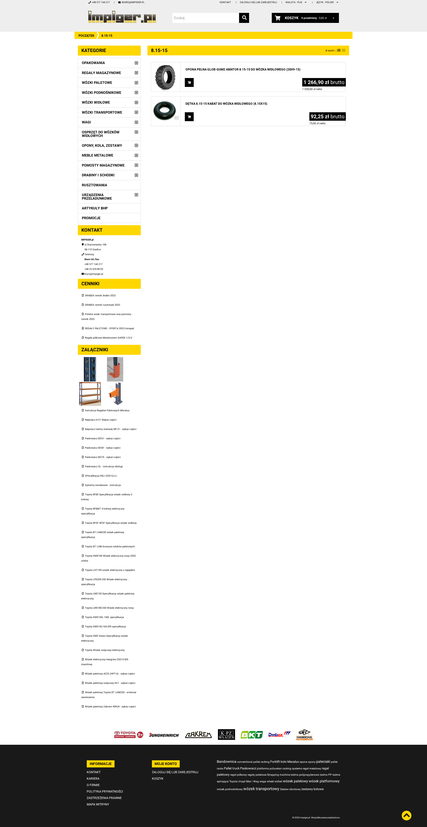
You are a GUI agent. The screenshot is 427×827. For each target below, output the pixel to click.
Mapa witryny (98, 804)
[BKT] (252, 731)
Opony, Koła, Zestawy (102, 145)
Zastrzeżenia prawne (104, 798)
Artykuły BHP (95, 208)
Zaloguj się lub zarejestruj (258, 2)
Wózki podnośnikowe (101, 92)
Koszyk (157, 778)
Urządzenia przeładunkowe (97, 197)
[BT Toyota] (128, 731)
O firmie (93, 785)
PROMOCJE (91, 218)
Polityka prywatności (105, 791)
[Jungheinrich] (163, 731)
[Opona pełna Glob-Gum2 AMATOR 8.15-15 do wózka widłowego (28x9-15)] (165, 64)
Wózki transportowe (102, 112)
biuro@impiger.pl (133, 2)
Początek (86, 35)
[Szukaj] (244, 18)
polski (325, 2)
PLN (294, 2)
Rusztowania (94, 185)
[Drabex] (279, 731)
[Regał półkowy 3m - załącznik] (90, 383)
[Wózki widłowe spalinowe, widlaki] (304, 731)
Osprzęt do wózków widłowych (100, 134)
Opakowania (93, 63)
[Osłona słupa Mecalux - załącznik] (115, 359)
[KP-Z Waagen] (227, 731)
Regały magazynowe (101, 73)
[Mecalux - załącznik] (90, 359)
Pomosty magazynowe (103, 165)
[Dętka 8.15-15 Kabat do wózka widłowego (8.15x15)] (165, 98)
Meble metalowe (97, 155)
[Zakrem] (198, 731)
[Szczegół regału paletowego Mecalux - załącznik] (115, 383)
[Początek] (122, 17)
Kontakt (225, 2)
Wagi (86, 122)
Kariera (93, 778)
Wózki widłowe (96, 102)
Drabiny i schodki (98, 175)
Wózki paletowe (97, 82)
